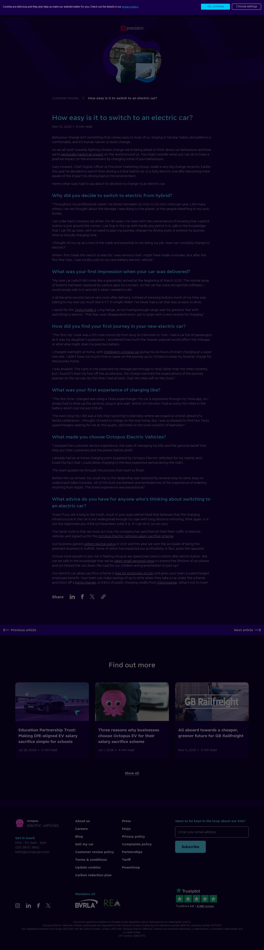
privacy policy (130, 6)
